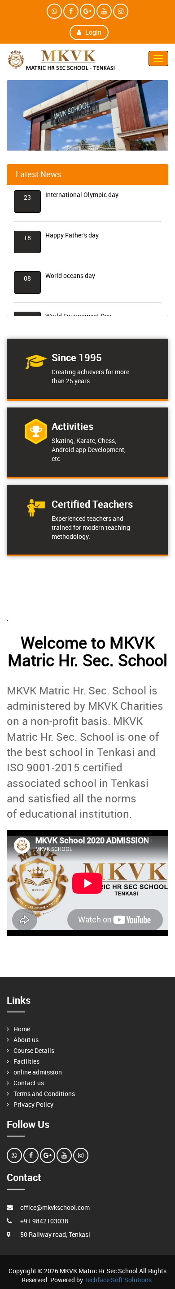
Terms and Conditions (44, 1093)
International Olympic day (81, 191)
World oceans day (70, 272)
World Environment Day (78, 313)
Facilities (26, 1061)
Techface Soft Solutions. (118, 1280)
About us (26, 1039)
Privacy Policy (33, 1104)
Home (21, 1029)
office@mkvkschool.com (55, 1207)
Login (93, 32)
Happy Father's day (72, 232)
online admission (37, 1072)
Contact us (28, 1083)
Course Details (33, 1050)
